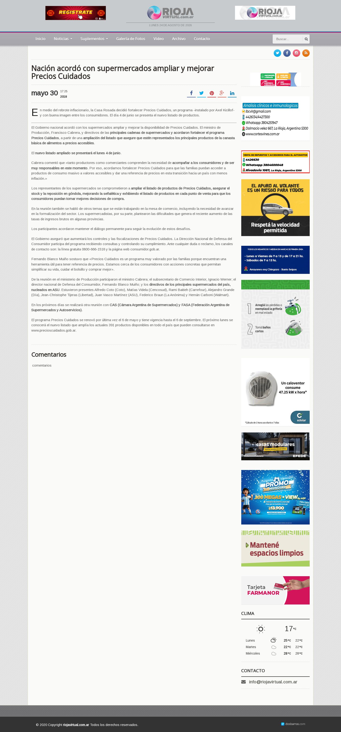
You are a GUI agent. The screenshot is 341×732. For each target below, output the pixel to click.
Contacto (202, 38)
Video (159, 38)
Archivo (179, 38)
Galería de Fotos (130, 38)
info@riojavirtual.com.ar (273, 681)
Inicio (40, 38)
